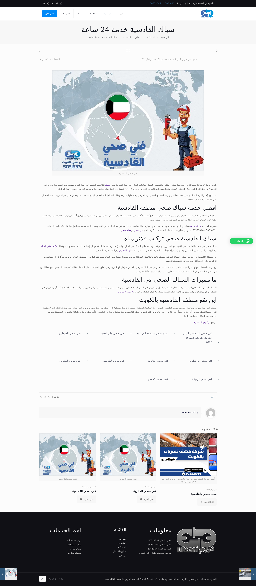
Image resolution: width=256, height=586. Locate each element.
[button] (241, 241)
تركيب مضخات (74, 544)
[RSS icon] (44, 3)
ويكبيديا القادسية (201, 322)
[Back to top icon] (42, 579)
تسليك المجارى (126, 250)
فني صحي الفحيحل (70, 360)
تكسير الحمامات (125, 291)
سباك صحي (195, 226)
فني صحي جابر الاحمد (112, 333)
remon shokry (171, 59)
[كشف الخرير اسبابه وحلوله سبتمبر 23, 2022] (247, 574)
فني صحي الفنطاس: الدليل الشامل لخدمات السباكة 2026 (197, 338)
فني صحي (138, 230)
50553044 (155, 3)
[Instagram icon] (48, 3)
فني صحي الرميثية (202, 379)
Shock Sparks (147, 579)
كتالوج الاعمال (119, 551)
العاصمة (127, 37)
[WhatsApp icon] (61, 3)
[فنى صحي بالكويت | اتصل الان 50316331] (207, 13)
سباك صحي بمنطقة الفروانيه (152, 333)
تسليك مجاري (74, 552)
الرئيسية (165, 37)
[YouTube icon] (53, 3)
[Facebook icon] (57, 3)
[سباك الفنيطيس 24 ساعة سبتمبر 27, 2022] (8, 574)
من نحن (122, 555)
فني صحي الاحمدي (158, 379)
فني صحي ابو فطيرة (200, 360)
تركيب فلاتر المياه (49, 246)
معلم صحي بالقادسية (204, 494)
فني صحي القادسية (113, 360)
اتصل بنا (122, 538)
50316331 (170, 3)
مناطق (138, 37)
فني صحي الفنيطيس (69, 333)
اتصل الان (49, 13)
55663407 (153, 544)
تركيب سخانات (74, 540)
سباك (107, 184)
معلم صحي (126, 230)
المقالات (151, 37)
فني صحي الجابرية (158, 360)
